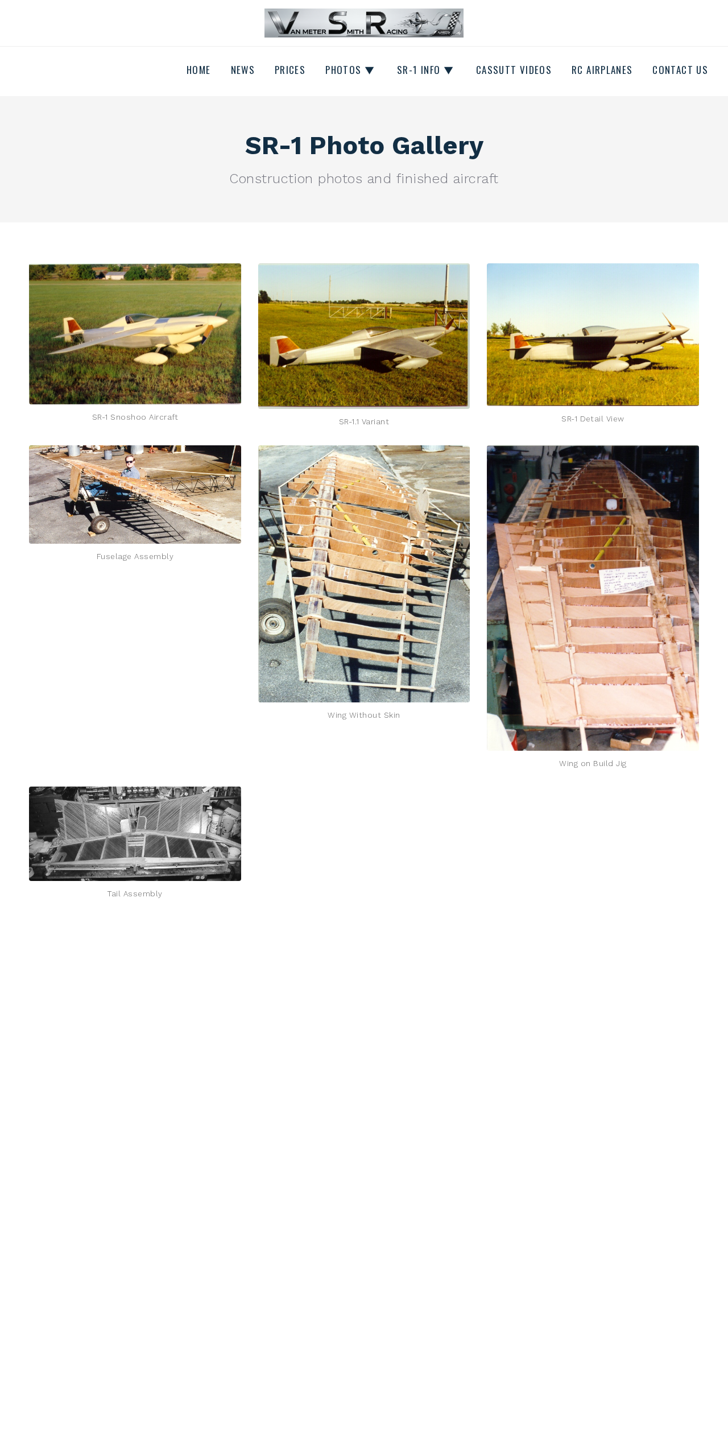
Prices (290, 70)
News (243, 70)
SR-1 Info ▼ (425, 70)
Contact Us (680, 70)
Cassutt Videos (514, 70)
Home (198, 70)
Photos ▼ (350, 70)
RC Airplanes (602, 70)
